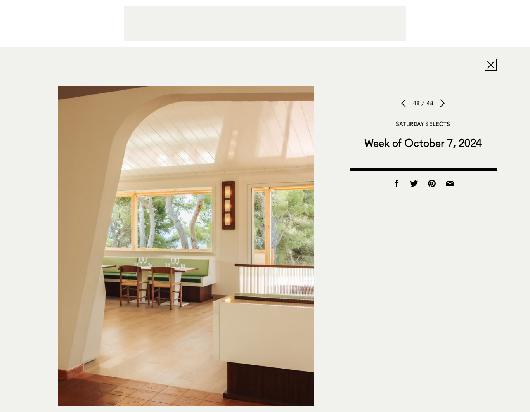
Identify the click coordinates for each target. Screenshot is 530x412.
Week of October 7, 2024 (423, 142)
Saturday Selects (423, 123)
